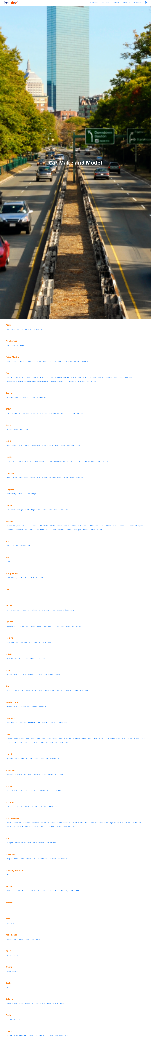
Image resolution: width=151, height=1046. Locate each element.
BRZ (33, 1003)
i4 (19, 413)
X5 (85, 413)
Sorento (34, 690)
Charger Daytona (35, 510)
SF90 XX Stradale (39, 529)
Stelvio (8, 345)
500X (12, 546)
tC (14, 955)
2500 (12, 923)
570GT (8, 807)
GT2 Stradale (18, 774)
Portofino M (122, 526)
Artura (51, 807)
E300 (52, 826)
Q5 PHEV (28, 377)
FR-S (11, 955)
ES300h (101, 738)
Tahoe (72, 477)
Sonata (33, 626)
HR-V (53, 610)
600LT (27, 807)
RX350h (90, 738)
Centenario (42, 706)
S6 (91, 381)
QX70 (35, 642)
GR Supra (9, 1035)
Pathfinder (21, 891)
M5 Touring (40, 413)
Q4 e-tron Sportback (63, 377)
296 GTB (114, 526)
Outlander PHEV (42, 859)
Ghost (15, 939)
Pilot (29, 610)
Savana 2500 (21, 594)
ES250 (27, 738)
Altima (51, 891)
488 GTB (99, 529)
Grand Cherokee (48, 674)
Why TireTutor (137, 3)
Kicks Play (33, 891)
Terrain (9, 594)
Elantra (39, 626)
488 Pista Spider (94, 526)
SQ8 (8, 377)
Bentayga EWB (41, 397)
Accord (19, 610)
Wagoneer (17, 674)
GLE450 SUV (51, 823)
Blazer (38, 477)
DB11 (54, 361)
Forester (21, 1003)
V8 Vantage (21, 361)
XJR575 (32, 658)
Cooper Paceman (51, 842)
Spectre (21, 939)
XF (19, 658)
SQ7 (12, 377)
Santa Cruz (10, 626)
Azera (62, 626)
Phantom (9, 939)
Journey (61, 510)
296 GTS (108, 526)
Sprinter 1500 (40, 578)
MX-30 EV (14, 790)
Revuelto (23, 706)
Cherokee (9, 674)
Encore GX (50, 445)
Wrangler (24, 674)
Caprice (26, 477)
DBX (44, 361)
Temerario (9, 706)
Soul (62, 690)
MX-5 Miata (42, 790)
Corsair (42, 758)
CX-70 (25, 790)
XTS (68, 461)
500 (17, 546)
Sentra (40, 891)
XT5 (103, 461)
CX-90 (30, 790)
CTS (47, 461)
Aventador (35, 706)
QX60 (30, 642)
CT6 (36, 461)
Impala (8, 477)
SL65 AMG (59, 826)
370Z (72, 891)
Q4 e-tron (73, 377)
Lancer (22, 859)
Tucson (57, 626)
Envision (14, 445)
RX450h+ (84, 738)
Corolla (16, 1035)
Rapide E (59, 361)
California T (69, 529)
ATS (64, 461)
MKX (22, 758)
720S (55, 807)
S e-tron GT (101, 377)
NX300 (67, 742)
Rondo (52, 690)
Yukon (14, 594)
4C (17, 345)
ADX (8, 329)
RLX (29, 329)
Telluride (46, 690)
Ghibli (61, 774)
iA (17, 955)
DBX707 (28, 361)
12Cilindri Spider (43, 526)
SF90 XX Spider (29, 529)
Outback (27, 1003)
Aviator (36, 758)
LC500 (36, 742)
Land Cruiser (22, 1035)
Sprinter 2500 (10, 578)
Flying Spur (18, 397)
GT (13, 807)
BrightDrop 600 (46, 477)
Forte (57, 690)
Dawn (38, 939)
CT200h (77, 738)
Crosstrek (55, 1003)
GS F (56, 742)
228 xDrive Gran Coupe (28, 413)
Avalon (61, 1035)
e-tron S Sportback (83, 377)
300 (25, 494)
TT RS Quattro (44, 377)
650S (16, 807)
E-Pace (44, 658)
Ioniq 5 (27, 626)
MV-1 (8, 875)
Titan (62, 891)
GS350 (49, 738)
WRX (37, 1003)
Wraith (33, 939)
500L (8, 546)
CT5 (76, 461)
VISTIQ (14, 461)
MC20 (56, 774)
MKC (59, 758)
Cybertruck (12, 1019)
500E (28, 546)
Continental (10, 397)
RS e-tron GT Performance (114, 377)
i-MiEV (34, 859)
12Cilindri (92, 529)
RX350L (124, 738)
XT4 (80, 461)
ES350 (60, 738)
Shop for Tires (94, 3)
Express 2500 (79, 477)
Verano (27, 445)
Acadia (43, 594)
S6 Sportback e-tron (30, 381)
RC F (47, 742)
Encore (44, 445)
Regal (8, 445)
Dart (8, 510)
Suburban (65, 477)
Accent (44, 626)
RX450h (71, 738)
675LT (22, 807)
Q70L (44, 642)
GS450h (55, 738)
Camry (51, 1035)
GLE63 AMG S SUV (62, 823)
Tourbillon (9, 429)
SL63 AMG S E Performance (31, 823)
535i (8, 413)
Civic (8, 610)
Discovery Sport (62, 722)
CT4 (107, 461)
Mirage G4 (9, 859)
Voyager (33, 494)
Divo (26, 429)
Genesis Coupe (70, 626)
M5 (78, 413)
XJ (7, 658)
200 (29, 494)
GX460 (66, 738)
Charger (13, 510)
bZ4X (36, 1035)
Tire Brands (116, 3)
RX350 (43, 738)
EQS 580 (134, 823)
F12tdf (54, 529)
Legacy (9, 1003)
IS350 (95, 738)
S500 (121, 823)
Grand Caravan (53, 510)
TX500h (143, 738)
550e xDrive (14, 413)
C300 (140, 823)
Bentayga (32, 397)
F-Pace (38, 658)
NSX (18, 329)
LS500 (31, 742)
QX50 (25, 642)
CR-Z (43, 610)
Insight (48, 610)
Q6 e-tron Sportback (70, 381)
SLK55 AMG (67, 826)
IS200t (51, 742)
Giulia (13, 345)
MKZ (27, 758)
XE (22, 658)
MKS (47, 758)
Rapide (70, 361)
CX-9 (51, 790)
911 (8, 907)
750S (40, 807)
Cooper (17, 842)
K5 (12, 690)
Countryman (10, 842)
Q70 (40, 642)
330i (81, 413)
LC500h (20, 742)
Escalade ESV (58, 461)
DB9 (34, 361)
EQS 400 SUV (26, 826)
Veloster (78, 626)
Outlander (28, 859)
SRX (51, 461)
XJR (16, 658)
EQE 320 (9, 826)
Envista (57, 445)
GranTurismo (27, 774)
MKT (31, 758)
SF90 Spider (75, 526)
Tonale (22, 345)
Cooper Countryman (38, 842)
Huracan (16, 706)
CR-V (24, 610)
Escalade (41, 461)
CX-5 (55, 790)
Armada (14, 891)
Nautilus (17, 758)
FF (26, 526)
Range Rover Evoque (34, 722)
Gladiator (39, 674)
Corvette (14, 477)
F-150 (8, 562)
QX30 (49, 642)
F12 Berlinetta (33, 526)
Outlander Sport (62, 859)
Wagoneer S (31, 674)
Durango (44, 510)
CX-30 (8, 790)
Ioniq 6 (16, 626)
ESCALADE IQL (29, 461)
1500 (8, 923)
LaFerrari (9, 526)
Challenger (20, 510)
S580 (42, 826)
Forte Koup (68, 690)
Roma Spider (77, 529)
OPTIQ (8, 461)
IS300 (25, 742)
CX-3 (59, 790)
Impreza (14, 1003)
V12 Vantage (84, 361)
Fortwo (9, 971)
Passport (59, 610)
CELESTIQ (20, 461)
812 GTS (48, 529)
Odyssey (13, 610)
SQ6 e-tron (93, 377)
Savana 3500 (30, 594)
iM (7, 955)
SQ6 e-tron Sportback (57, 381)
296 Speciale (16, 526)
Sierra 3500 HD (51, 594)
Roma (102, 526)
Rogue (68, 891)
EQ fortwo (15, 971)
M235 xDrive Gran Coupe (56, 413)
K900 (86, 690)
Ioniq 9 (22, 626)
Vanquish (76, 361)
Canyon (38, 594)
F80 (23, 526)
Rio (23, 690)
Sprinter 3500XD (29, 578)
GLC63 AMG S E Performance (88, 823)
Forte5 (81, 690)
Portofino (59, 526)
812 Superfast (139, 526)
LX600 (107, 738)
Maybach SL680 (114, 823)
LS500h (42, 742)
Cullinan (27, 939)
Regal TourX (70, 445)
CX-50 (20, 790)
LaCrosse (20, 445)
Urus (28, 706)
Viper (66, 510)
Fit (39, 610)
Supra (56, 1035)
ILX (26, 329)
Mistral (16, 429)
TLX (33, 329)
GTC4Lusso (67, 526)
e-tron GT (35, 377)
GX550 (8, 742)
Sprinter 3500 (19, 578)
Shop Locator (105, 3)
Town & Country (11, 494)
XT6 (72, 461)
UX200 (118, 738)
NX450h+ (9, 738)
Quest (27, 891)
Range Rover (10, 722)
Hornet (27, 510)
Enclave (63, 445)
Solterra (62, 1003)
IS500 (32, 738)
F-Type (11, 658)
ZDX (37, 329)
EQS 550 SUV (17, 826)
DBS (65, 361)
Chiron (21, 429)
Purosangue (19, 529)
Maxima (45, 891)
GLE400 (47, 826)
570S (32, 807)
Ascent (49, 1003)
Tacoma (41, 1035)
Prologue (66, 610)
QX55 (8, 642)
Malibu (21, 477)
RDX (22, 329)
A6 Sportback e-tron (43, 381)
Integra (13, 329)
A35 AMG (127, 823)
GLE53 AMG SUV (74, 823)
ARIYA (8, 891)
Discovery (53, 722)
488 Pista (85, 529)
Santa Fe (50, 626)
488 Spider (61, 529)
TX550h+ (136, 738)
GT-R (77, 891)
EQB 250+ (43, 823)
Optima (40, 690)
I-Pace (26, 658)
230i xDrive (72, 413)
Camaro (32, 477)
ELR (99, 461)
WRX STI (42, 1003)
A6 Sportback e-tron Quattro (15, 381)
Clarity (72, 610)
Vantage (39, 361)
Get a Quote (126, 3)
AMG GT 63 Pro (103, 823)
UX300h (14, 742)
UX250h (21, 738)
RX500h (38, 738)
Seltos (8, 690)
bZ (46, 1035)
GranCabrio (10, 774)
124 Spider (22, 546)
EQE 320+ (9, 823)
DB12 (49, 361)
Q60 (12, 642)
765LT (45, 807)
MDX (41, 329)
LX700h (16, 738)
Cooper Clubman (26, 842)
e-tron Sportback (19, 377)
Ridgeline (34, 610)
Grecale (44, 774)
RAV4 (66, 1035)
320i (46, 413)
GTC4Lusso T (10, 529)
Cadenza (75, 690)
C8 (7, 987)
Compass (57, 674)
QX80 (21, 642)
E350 (73, 826)
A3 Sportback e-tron (83, 381)
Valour (8, 361)
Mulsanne (25, 397)
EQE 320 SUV (35, 826)
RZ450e (112, 738)
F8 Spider (52, 526)
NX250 (61, 742)
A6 (95, 381)
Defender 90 (45, 722)
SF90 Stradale (84, 526)
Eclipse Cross (52, 859)
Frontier (57, 891)
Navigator (53, 758)
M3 (66, 413)
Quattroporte (36, 774)
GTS (36, 807)
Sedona (28, 690)
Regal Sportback (35, 445)
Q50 (16, 642)
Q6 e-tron (53, 377)
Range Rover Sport (21, 722)
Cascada (78, 445)
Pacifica (20, 494)
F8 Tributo (131, 526)
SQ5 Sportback (127, 377)
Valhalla (14, 361)
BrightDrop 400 (56, 477)
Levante (50, 774)
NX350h (130, 738)
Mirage (16, 859)
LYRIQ (85, 461)
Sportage (17, 690)
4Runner (30, 1035)
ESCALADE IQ (92, 461)
